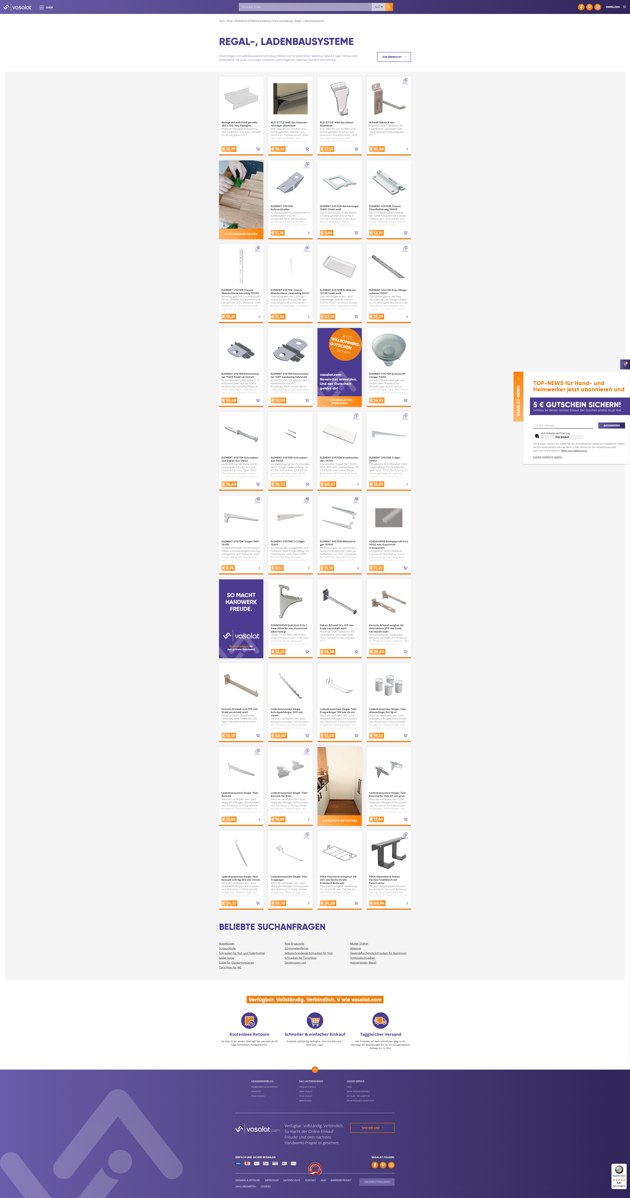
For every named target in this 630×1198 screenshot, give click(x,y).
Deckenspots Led (295, 962)
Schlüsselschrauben (362, 958)
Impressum (271, 1180)
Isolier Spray (226, 958)
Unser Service (355, 1081)
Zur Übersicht (392, 57)
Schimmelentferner (297, 948)
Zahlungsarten (245, 1186)
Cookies (266, 1186)
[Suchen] (389, 7)
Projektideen (257, 1096)
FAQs (349, 1086)
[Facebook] (581, 7)
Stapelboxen (226, 943)
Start (221, 21)
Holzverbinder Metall (363, 962)
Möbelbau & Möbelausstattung (253, 21)
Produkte (256, 1091)
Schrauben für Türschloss (300, 958)
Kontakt (310, 1180)
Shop (230, 21)
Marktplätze (305, 1100)
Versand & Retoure (247, 1180)
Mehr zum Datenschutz (574, 450)
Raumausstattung (283, 21)
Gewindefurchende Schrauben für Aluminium (378, 953)
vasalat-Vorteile (307, 1086)
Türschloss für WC (230, 967)
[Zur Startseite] (17, 6)
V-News (518, 401)
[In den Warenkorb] (258, 149)
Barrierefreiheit (341, 1180)
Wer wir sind (371, 1127)
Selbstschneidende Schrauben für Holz (309, 953)
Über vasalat (305, 1091)
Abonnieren (612, 425)
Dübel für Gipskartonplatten (236, 962)
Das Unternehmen (311, 1081)
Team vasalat (305, 1096)
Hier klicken (562, 437)
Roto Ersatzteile (294, 943)
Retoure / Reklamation (358, 1096)
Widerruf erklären (377, 1182)
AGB (323, 1180)
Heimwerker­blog (262, 1081)
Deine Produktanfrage (358, 1091)
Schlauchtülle (227, 948)
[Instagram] (597, 7)
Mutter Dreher (359, 943)
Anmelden (613, 7)
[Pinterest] (589, 7)
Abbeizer (355, 948)
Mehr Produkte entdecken (360, 1100)
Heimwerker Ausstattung (264, 1086)
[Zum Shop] (624, 7)
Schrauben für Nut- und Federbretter (242, 953)
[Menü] (625, 1166)
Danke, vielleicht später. (548, 457)
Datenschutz (291, 1180)
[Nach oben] (315, 1069)
